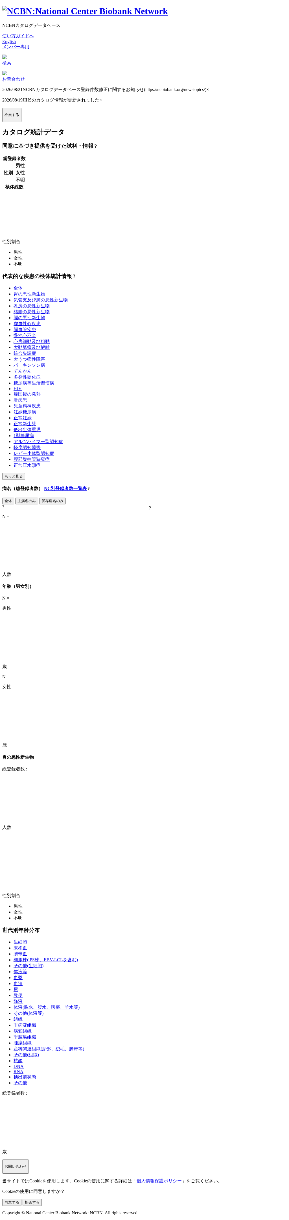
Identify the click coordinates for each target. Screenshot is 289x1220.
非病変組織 (25, 1025)
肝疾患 (20, 400)
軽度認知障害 (27, 447)
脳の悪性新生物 (29, 317)
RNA (18, 1071)
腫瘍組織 (23, 1042)
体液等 (20, 971)
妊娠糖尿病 (25, 411)
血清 (18, 983)
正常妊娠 (23, 417)
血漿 (18, 977)
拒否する (32, 1202)
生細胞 (20, 942)
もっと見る (14, 476)
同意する (12, 1202)
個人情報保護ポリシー (159, 1180)
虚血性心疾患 (27, 323)
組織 (18, 1019)
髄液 (18, 1001)
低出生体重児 (27, 429)
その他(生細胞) (28, 965)
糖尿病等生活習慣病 (34, 383)
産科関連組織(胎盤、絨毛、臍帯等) (49, 1048)
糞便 (18, 995)
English (9, 41)
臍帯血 (20, 953)
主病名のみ (26, 501)
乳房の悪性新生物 (32, 305)
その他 (20, 1082)
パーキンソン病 (29, 365)
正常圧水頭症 (27, 465)
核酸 (18, 1060)
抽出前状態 (25, 1076)
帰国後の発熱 (27, 394)
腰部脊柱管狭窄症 (32, 459)
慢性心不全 (25, 335)
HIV (18, 388)
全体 (18, 288)
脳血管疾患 (25, 329)
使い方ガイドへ (18, 35)
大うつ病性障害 (29, 359)
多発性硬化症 (27, 377)
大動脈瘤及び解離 (32, 347)
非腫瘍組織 (25, 1037)
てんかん (23, 371)
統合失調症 (25, 353)
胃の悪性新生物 (29, 293)
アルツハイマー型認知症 (38, 441)
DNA (19, 1066)
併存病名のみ (52, 501)
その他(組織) (26, 1054)
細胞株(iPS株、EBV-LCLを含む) (46, 959)
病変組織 (23, 1031)
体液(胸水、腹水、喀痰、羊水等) (47, 1007)
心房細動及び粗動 (32, 341)
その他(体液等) (28, 1013)
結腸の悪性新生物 (32, 311)
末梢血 (20, 947)
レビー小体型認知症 (34, 453)
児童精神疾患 (27, 405)
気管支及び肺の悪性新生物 (41, 299)
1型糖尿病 (24, 435)
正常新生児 (25, 423)
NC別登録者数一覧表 (65, 488)
